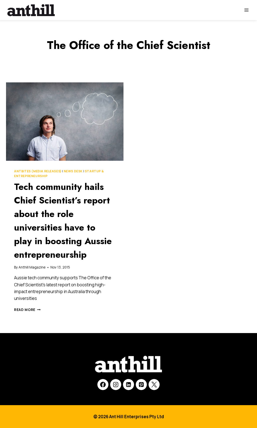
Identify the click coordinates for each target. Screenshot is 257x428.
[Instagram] (115, 384)
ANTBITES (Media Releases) (37, 171)
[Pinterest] (141, 384)
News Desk (73, 171)
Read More (27, 309)
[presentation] (64, 121)
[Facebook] (102, 384)
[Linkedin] (128, 384)
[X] (154, 384)
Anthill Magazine (32, 267)
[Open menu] (246, 10)
